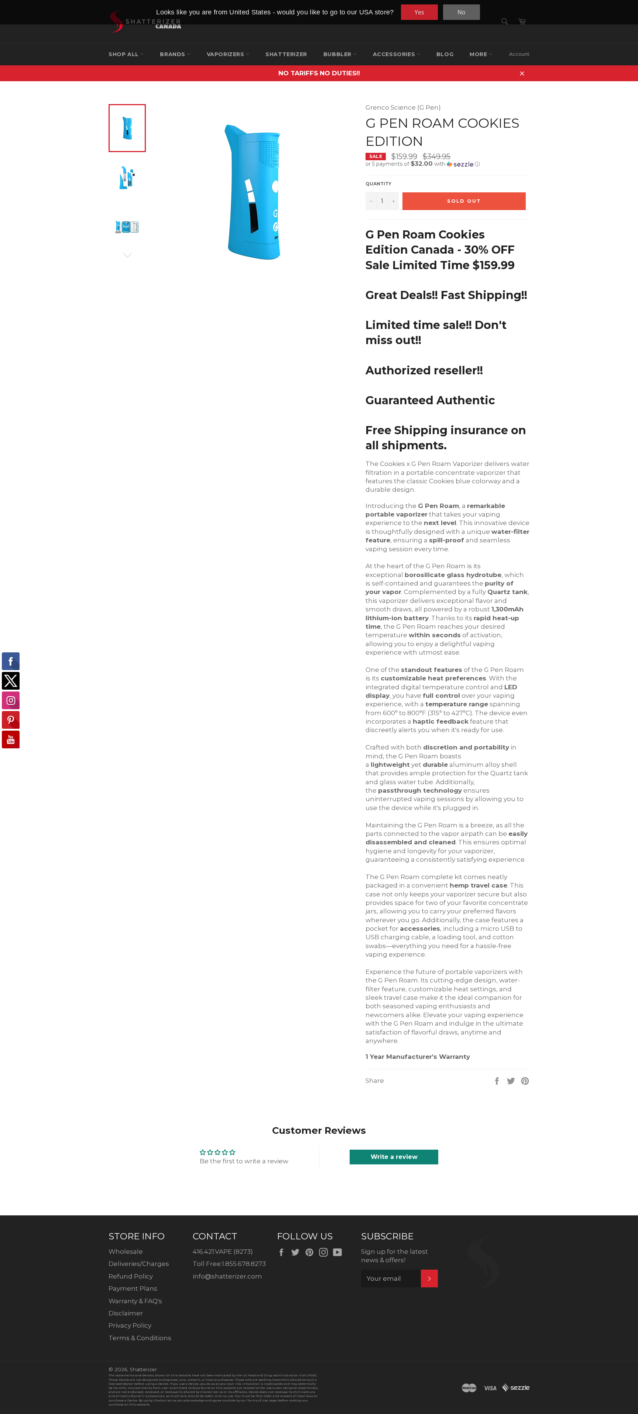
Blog (444, 54)
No (461, 12)
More (479, 54)
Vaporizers (226, 54)
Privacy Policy (130, 1325)
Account (519, 54)
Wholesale (126, 1251)
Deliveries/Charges (139, 1263)
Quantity (378, 183)
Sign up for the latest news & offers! (394, 1256)
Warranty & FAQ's (135, 1301)
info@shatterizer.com (227, 1276)
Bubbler (338, 54)
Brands (173, 54)
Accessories (395, 54)
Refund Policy (131, 1276)
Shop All (124, 54)
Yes (419, 12)
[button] (447, 164)
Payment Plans (133, 1288)
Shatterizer (286, 54)
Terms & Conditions (140, 1338)
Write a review (394, 1156)
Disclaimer (126, 1313)
